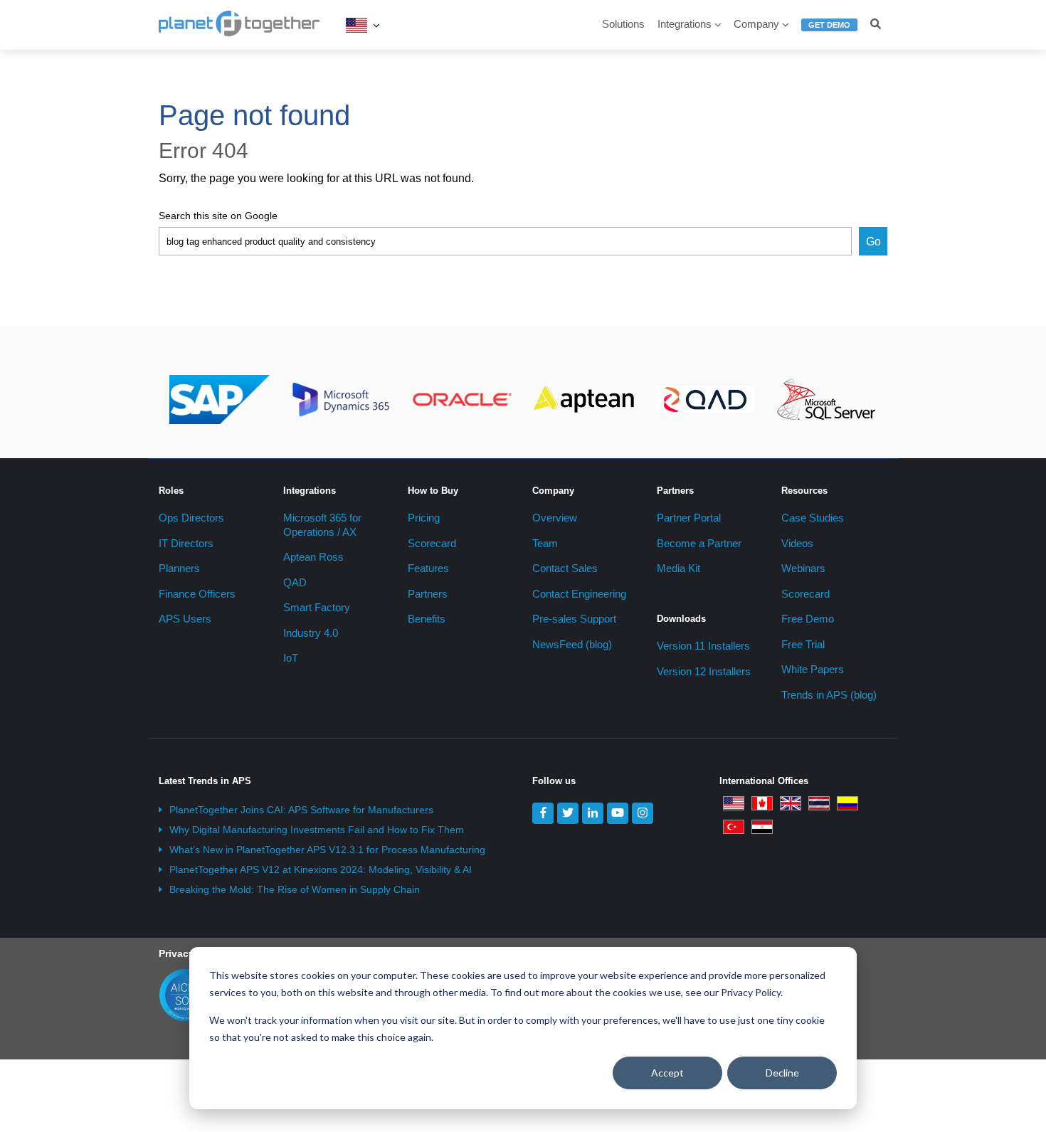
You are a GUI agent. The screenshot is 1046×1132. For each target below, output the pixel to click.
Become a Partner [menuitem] (699, 543)
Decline (782, 1073)
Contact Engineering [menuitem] (579, 594)
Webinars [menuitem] (803, 568)
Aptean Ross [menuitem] (313, 557)
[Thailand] (819, 802)
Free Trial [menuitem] (803, 644)
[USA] (356, 25)
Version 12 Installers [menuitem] (704, 671)
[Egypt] (762, 826)
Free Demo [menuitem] (807, 619)
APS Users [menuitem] (185, 619)
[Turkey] (733, 826)
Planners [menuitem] (179, 568)
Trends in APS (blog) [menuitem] (829, 695)
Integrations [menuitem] (684, 24)
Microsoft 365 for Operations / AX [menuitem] (322, 525)
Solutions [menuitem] (623, 24)
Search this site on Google (218, 215)
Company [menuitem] (756, 24)
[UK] (790, 802)
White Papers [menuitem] (812, 669)
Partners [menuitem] (428, 594)
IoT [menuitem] (290, 658)
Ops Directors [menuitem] (191, 518)
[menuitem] (829, 31)
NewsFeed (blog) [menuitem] (572, 644)
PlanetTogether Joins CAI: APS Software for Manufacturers (301, 809)
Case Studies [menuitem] (812, 518)
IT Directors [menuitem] (186, 543)
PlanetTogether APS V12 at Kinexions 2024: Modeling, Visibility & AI (320, 869)
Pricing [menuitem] (424, 518)
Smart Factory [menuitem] (316, 607)
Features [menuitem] (428, 568)
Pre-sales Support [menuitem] (574, 619)
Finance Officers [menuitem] (197, 594)
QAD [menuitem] (295, 582)
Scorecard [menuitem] (432, 543)
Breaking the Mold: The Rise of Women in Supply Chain (294, 889)
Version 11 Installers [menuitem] (703, 646)
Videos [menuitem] (797, 543)
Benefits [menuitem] (426, 619)
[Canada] (762, 802)
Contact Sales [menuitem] (565, 568)
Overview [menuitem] (554, 518)
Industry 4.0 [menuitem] (310, 633)
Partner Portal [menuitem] (689, 518)
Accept (667, 1073)
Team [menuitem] (545, 543)
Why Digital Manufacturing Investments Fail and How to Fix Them (316, 829)
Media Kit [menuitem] (678, 568)
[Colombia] (847, 802)
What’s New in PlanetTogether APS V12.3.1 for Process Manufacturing (327, 849)
